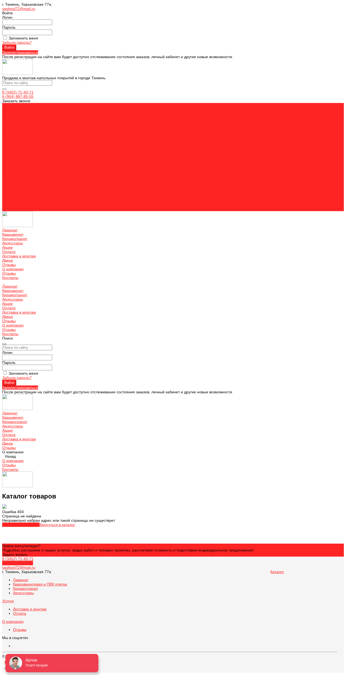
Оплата (8, 183)
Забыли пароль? (17, 42)
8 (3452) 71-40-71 (18, 92)
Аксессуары (12, 174)
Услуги (8, 601)
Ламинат (10, 161)
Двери (7, 191)
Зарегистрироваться (20, 52)
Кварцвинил (12, 166)
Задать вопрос (15, 554)
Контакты (10, 209)
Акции (7, 179)
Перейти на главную (20, 525)
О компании (13, 200)
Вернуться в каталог (57, 525)
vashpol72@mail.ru (18, 8)
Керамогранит (14, 170)
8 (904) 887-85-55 (18, 96)
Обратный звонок (17, 563)
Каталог (277, 572)
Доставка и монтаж (19, 187)
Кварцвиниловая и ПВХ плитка (40, 584)
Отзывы (9, 148)
